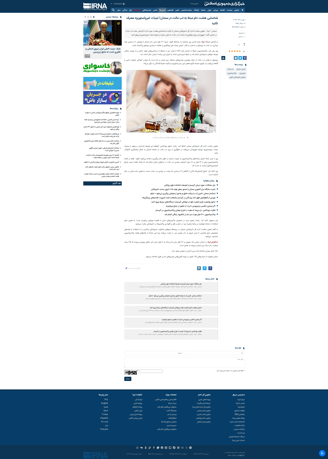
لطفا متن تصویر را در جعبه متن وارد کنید (231, 371)
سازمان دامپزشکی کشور (237, 77)
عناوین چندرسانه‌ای (204, 421)
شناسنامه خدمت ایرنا (237, 421)
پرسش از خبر (171, 414)
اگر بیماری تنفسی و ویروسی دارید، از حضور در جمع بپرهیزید (190, 206)
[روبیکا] (182, 448)
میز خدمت (241, 433)
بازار (130, 10)
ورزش (215, 10)
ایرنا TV (136, 10)
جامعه (203, 10)
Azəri (106, 410)
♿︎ (322, 453)
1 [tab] (94, 17)
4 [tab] (85, 17)
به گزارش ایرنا (213, 242)
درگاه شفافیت (240, 425)
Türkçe (105, 414)
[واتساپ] (137, 448)
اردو (106, 425)
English (104, 403)
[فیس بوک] (154, 448)
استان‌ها (162, 10)
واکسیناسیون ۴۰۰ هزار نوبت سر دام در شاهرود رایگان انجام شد (190, 214)
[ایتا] (166, 448)
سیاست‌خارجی (186, 10)
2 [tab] (91, 17)
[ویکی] (141, 448)
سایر (118, 10)
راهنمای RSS (240, 414)
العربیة (106, 407)
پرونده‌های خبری (204, 399)
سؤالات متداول (239, 410)
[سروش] (162, 448)
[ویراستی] (158, 448)
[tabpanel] (102, 39)
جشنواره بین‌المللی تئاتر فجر (166, 429)
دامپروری (242, 73)
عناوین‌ (236, 10)
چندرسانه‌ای (147, 10)
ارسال (128, 379)
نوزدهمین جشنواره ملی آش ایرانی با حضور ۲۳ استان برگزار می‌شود (101, 128)
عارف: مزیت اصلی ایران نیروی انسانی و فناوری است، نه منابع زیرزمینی (102, 50)
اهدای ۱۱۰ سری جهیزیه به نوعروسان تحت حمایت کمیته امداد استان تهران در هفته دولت (102, 156)
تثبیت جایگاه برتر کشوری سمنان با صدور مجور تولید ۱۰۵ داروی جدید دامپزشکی (183, 189)
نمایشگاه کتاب (171, 410)
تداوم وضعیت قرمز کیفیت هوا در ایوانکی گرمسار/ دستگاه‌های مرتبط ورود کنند (183, 202)
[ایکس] (186, 448)
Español (104, 418)
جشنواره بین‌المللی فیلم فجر (166, 407)
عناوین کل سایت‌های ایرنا (201, 407)
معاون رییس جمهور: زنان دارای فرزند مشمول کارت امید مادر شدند (102, 168)
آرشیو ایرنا (241, 407)
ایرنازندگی (138, 399)
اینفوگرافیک (172, 418)
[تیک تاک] (149, 448)
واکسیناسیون (231, 73)
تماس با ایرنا (240, 403)
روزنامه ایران (137, 403)
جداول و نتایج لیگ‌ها (168, 421)
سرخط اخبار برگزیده (204, 403)
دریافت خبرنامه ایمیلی (237, 436)
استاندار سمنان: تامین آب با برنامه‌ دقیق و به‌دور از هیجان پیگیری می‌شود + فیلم (182, 193)
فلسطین (170, 10)
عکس (155, 10)
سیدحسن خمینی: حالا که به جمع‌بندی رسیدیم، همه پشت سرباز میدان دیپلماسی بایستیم (101, 121)
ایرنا (224, 3)
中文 (106, 399)
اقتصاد (222, 10)
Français (104, 429)
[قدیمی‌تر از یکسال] (210, 287)
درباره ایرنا (241, 399)
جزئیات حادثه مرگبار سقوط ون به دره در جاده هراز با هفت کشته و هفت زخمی (101, 175)
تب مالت (230, 69)
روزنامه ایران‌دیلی (136, 414)
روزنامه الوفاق (137, 407)
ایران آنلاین (138, 410)
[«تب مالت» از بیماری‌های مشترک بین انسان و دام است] (171, 102)
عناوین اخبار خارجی (204, 414)
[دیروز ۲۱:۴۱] (102, 33)
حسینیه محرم (171, 425)
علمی (177, 10)
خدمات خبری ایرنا (238, 440)
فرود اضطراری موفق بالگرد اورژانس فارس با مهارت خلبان (102, 114)
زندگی (124, 10)
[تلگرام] (190, 448)
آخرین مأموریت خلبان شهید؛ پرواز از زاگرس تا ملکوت (101, 162)
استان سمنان (241, 69)
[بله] (174, 448)
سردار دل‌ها (172, 403)
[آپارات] (178, 448)
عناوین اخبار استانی (204, 410)
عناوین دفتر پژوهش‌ (203, 418)
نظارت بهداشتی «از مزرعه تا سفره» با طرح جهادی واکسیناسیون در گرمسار (185, 210)
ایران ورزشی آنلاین (135, 418)
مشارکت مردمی (239, 429)
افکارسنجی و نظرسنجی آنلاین (165, 399)
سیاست (229, 10)
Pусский (104, 421)
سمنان (240, 37)
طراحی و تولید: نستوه (234, 455)
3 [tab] (88, 17)
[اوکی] (145, 448)
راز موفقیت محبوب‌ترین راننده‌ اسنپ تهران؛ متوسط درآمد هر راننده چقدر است (102, 135)
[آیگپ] (170, 448)
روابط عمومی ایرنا (238, 418)
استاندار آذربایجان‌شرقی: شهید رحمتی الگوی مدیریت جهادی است (104, 149)
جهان (209, 10)
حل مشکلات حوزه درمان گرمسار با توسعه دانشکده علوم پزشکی (189, 185)
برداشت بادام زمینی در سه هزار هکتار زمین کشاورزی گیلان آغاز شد (101, 142)
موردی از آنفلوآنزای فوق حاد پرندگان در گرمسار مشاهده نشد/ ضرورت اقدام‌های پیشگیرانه (178, 198)
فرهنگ (196, 10)
